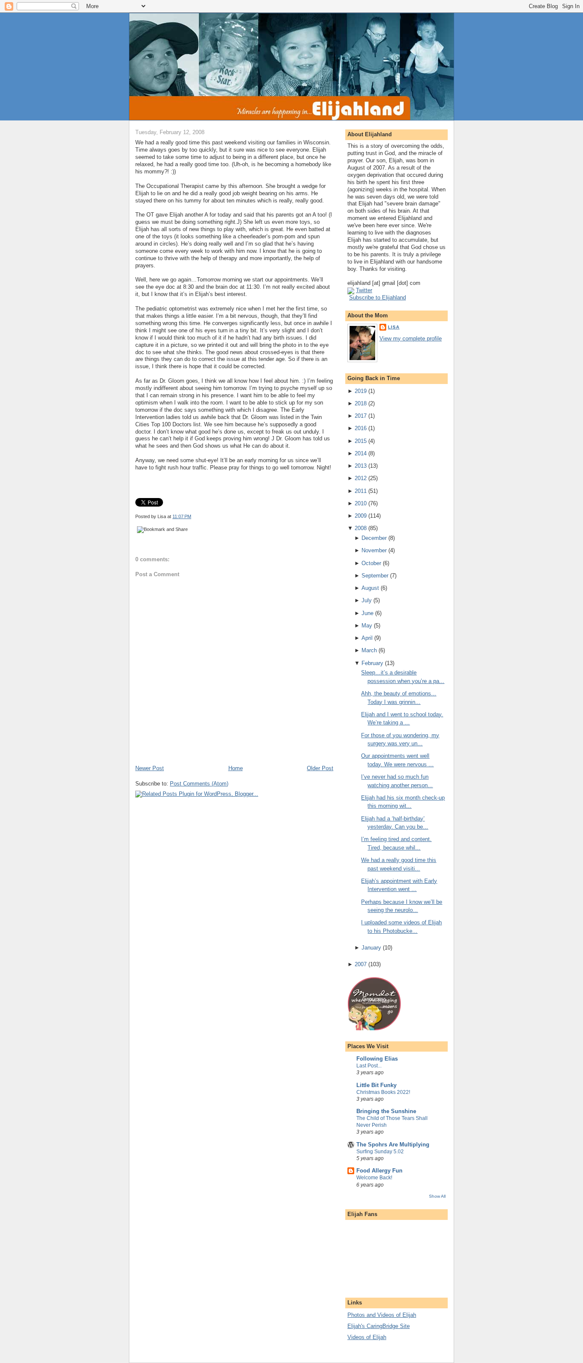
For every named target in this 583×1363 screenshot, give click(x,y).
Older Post (320, 768)
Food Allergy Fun (379, 1170)
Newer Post (149, 768)
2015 (361, 441)
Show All (437, 1196)
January (371, 947)
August (370, 588)
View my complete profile (410, 338)
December (374, 538)
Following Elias (377, 1058)
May (366, 625)
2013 (361, 466)
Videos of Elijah (366, 1337)
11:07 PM (181, 516)
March (369, 650)
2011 (361, 491)
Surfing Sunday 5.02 (380, 1152)
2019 (361, 391)
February (372, 663)
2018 (361, 403)
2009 (361, 516)
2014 (361, 453)
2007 (361, 964)
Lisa (393, 327)
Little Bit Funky (376, 1085)
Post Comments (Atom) (199, 783)
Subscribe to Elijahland (377, 297)
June (367, 613)
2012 (361, 478)
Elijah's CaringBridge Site (378, 1326)
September (374, 575)
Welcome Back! (374, 1178)
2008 (361, 528)
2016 (361, 428)
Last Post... (369, 1066)
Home (235, 768)
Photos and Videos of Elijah (381, 1315)
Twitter (364, 290)
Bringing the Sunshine (386, 1111)
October (371, 563)
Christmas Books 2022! (383, 1092)
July (366, 600)
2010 (361, 503)
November (374, 550)
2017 (361, 416)
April (367, 638)
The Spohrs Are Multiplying (392, 1144)
